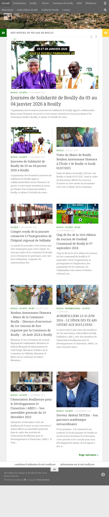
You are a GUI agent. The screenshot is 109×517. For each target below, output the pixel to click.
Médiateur (91, 3)
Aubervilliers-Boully (27, 10)
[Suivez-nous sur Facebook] (103, 475)
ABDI (79, 3)
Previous (91, 36)
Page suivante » (88, 454)
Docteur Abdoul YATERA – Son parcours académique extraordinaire (77, 420)
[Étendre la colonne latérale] (3, 33)
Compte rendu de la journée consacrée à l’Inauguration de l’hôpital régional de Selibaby (31, 236)
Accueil (5, 3)
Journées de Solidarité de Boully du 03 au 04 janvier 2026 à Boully (29, 166)
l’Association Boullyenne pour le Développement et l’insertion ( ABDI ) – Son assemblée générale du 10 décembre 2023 (31, 408)
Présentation (19, 3)
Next (96, 36)
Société (23, 92)
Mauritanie (7, 10)
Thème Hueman (42, 480)
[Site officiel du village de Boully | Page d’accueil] (8, 16)
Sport (77, 227)
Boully (33, 3)
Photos (45, 3)
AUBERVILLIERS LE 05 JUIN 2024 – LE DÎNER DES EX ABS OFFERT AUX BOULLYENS (76, 320)
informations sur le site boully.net (77, 464)
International (73, 308)
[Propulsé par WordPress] (25, 480)
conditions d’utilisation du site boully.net (35, 464)
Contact (66, 10)
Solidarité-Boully (50, 10)
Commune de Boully (63, 3)
